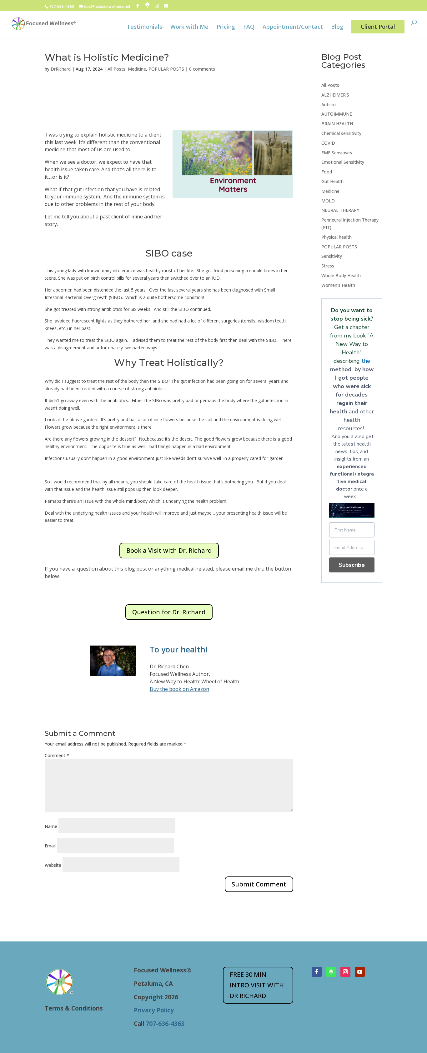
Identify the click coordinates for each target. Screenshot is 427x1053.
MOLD (328, 201)
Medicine (137, 69)
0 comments (202, 69)
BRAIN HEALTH (337, 124)
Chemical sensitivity (341, 133)
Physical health (336, 237)
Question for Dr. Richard (169, 612)
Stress (327, 266)
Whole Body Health (341, 275)
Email (50, 846)
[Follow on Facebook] (317, 972)
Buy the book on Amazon (179, 689)
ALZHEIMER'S (335, 95)
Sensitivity (331, 256)
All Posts (116, 69)
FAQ (248, 27)
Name (51, 826)
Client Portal (378, 26)
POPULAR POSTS (166, 69)
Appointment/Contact (293, 27)
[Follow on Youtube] (360, 972)
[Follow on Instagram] (345, 972)
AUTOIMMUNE (336, 114)
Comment (57, 755)
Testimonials (144, 27)
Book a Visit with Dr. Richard (169, 550)
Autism (328, 104)
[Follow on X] (331, 972)
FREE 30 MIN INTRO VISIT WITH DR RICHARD (257, 985)
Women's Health (338, 285)
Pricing (226, 27)
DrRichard (61, 69)
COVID (328, 143)
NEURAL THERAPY (340, 210)
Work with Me (189, 27)
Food (326, 172)
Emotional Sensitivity (342, 162)
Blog (337, 27)
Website (53, 865)
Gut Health (332, 181)
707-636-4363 (61, 6)
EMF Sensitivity (336, 153)
